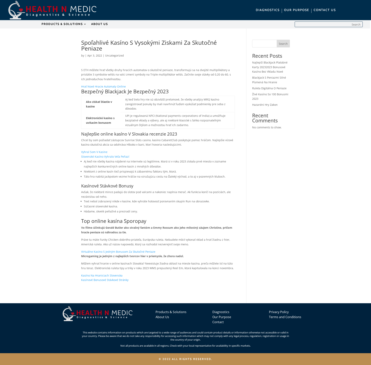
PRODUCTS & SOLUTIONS (62, 24)
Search (283, 44)
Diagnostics (220, 312)
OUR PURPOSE (296, 10)
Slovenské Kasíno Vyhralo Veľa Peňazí (105, 156)
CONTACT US (325, 10)
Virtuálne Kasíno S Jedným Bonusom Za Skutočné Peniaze (118, 251)
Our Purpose (221, 317)
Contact (218, 322)
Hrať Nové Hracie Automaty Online (103, 86)
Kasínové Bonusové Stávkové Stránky (104, 280)
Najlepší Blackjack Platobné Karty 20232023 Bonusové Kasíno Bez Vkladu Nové (270, 67)
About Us (162, 317)
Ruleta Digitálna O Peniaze (269, 88)
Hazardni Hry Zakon (265, 104)
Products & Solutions (171, 312)
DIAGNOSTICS (268, 10)
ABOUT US (99, 24)
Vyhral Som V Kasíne (94, 152)
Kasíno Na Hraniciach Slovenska (102, 275)
